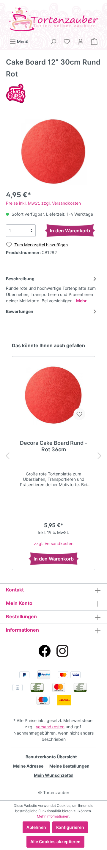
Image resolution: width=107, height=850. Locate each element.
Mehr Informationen (53, 816)
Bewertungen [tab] (19, 311)
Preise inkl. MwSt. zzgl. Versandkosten (43, 203)
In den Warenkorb (70, 231)
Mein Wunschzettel (53, 775)
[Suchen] (53, 41)
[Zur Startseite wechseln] (53, 19)
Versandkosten (50, 726)
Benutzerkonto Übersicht (51, 756)
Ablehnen (36, 827)
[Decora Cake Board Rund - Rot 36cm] (53, 395)
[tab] (52, 288)
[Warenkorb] (94, 41)
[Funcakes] (16, 93)
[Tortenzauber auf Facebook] (45, 651)
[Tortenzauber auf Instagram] (62, 651)
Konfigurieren (70, 827)
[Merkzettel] (67, 41)
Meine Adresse (28, 765)
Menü (22, 41)
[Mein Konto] (80, 41)
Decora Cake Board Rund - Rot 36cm (53, 446)
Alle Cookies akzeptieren (55, 841)
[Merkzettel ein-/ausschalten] (79, 414)
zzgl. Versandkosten (53, 543)
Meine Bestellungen (69, 765)
